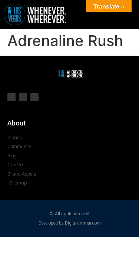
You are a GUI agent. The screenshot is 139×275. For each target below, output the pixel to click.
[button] (104, 14)
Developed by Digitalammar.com (70, 223)
